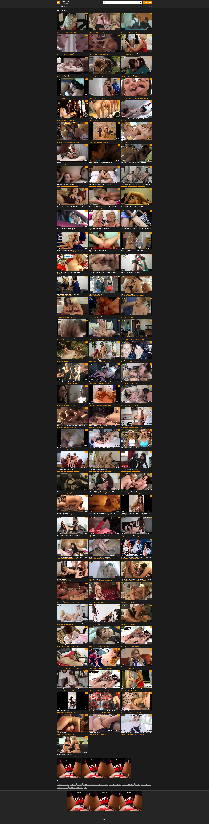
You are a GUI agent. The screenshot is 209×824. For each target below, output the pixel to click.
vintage (134, 32)
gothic (138, 361)
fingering (95, 54)
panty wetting (100, 186)
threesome (95, 32)
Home (58, 6)
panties (76, 273)
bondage (134, 471)
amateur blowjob (137, 515)
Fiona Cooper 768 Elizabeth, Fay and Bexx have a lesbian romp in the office (136, 184)
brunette (102, 76)
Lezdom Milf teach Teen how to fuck (98, 97)
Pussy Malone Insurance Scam (128, 710)
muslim (148, 784)
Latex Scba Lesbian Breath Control (129, 469)
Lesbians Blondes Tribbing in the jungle (98, 316)
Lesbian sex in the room (127, 338)
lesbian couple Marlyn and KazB (129, 491)
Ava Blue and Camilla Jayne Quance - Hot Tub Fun (101, 360)
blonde (90, 76)
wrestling (80, 787)
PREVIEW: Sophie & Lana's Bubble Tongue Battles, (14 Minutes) (136, 97)
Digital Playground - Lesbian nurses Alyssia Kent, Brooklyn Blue (136, 557)
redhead (63, 558)
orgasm (95, 98)
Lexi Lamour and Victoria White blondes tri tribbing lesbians (103, 206)
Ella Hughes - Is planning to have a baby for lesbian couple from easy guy (72, 688)
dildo (103, 252)
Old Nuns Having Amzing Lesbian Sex (66, 75)
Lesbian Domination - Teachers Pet (97, 601)
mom (140, 76)
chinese (73, 784)
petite (102, 449)
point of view (128, 273)
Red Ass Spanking (61, 732)
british (74, 32)
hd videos (105, 98)
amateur (139, 120)
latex (130, 471)
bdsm (110, 98)
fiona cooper (134, 186)
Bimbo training (60, 601)
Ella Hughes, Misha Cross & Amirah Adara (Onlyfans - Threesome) (72, 557)
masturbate (73, 712)
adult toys (137, 230)
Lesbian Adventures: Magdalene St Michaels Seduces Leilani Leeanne (136, 75)
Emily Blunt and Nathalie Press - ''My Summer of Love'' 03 (71, 360)
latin (107, 54)
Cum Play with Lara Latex (95, 732)
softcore (127, 32)
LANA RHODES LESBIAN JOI (63, 710)
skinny (99, 54)
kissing (98, 76)
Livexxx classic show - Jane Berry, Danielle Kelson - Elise (102, 425)
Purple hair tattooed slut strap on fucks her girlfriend (70, 250)
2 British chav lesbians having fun (65, 469)
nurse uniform (131, 252)
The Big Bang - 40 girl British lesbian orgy (99, 119)
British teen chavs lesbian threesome (66, 184)
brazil (106, 784)
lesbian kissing (130, 98)
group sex (110, 405)
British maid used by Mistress (96, 623)
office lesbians (141, 186)
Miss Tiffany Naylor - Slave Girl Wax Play (99, 535)
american (107, 339)
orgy (70, 54)
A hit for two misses (126, 31)
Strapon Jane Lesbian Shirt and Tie (65, 447)
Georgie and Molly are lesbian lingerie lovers (132, 53)
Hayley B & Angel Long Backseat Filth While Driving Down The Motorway (104, 382)
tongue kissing (138, 98)
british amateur (146, 515)
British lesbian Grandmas (127, 140)
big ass (111, 580)
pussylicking (63, 76)
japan (119, 784)
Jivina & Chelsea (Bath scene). (128, 316)
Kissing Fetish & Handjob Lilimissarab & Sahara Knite (102, 491)
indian (105, 449)
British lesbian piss (61, 97)
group (135, 536)
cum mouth (137, 273)
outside (133, 230)
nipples (62, 383)
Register (145, 6)
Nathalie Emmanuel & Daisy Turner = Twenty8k (100, 162)
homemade (133, 383)
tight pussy (63, 536)
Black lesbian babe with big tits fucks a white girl (68, 535)
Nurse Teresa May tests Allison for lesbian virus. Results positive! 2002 (136, 250)
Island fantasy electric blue (95, 140)
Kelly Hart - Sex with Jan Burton (128, 294)
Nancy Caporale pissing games (96, 403)
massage (63, 54)
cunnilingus (131, 54)
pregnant (127, 690)
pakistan (72, 787)
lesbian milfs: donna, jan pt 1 (64, 316)
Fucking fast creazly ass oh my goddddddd (99, 557)
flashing (73, 383)
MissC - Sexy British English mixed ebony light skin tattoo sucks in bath (136, 513)
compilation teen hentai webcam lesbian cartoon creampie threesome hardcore (136, 732)
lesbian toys (130, 515)
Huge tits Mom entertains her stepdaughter (131, 403)
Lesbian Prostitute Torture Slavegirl (97, 250)
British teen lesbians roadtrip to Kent (130, 447)
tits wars (59, 162)
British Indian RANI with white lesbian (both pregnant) (134, 688)
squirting (63, 712)
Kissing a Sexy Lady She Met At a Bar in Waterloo (133, 360)
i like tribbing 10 (92, 338)
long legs (75, 756)
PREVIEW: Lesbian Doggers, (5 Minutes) (66, 228)
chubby (126, 536)
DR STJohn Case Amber (62, 31)
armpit (60, 787)
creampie (63, 690)
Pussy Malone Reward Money (96, 294)
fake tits (68, 76)
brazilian (112, 784)
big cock (128, 734)
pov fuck (142, 734)
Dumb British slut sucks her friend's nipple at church (69, 382)
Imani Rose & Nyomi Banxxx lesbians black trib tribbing (134, 162)
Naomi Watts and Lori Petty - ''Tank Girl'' (66, 403)
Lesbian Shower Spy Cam (95, 579)
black (122, 76)
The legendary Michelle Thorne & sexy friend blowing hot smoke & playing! (136, 579)
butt (138, 536)
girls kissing (145, 98)
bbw (135, 405)
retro (130, 32)
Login (150, 6)
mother (125, 186)
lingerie (67, 32)
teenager (81, 208)
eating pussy (100, 98)
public (72, 54)
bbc (99, 32)
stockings (63, 32)
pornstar (138, 339)
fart (124, 784)
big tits (67, 54)
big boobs (103, 54)
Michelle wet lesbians (126, 425)
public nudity (68, 383)
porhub (138, 558)
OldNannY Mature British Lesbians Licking (67, 667)
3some (71, 558)
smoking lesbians (145, 580)
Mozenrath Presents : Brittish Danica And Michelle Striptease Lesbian (104, 710)
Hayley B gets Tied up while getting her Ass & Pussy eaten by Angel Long (136, 119)
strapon (72, 646)
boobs (137, 784)
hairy (142, 295)
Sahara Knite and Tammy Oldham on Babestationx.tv (102, 447)
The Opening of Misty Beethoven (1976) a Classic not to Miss (71, 53)
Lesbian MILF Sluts (61, 579)
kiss (142, 784)
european (133, 339)
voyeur (79, 784)
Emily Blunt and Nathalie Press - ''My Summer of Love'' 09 (103, 75)
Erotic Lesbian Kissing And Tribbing (129, 601)
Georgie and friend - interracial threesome (99, 31)
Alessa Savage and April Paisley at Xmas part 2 (68, 272)
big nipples (69, 120)
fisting (72, 493)
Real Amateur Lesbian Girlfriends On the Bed (132, 206)
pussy (77, 602)
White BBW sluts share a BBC (128, 535)
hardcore (125, 230)
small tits (95, 405)
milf (142, 120)
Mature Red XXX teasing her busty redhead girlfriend (102, 667)
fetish (64, 339)
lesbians (91, 186)
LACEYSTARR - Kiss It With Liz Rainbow (98, 469)
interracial (73, 317)
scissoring (73, 76)
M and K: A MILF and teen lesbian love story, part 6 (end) (70, 206)
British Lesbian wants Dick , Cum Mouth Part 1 (132, 272)
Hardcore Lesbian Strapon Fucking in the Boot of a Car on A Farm (136, 228)
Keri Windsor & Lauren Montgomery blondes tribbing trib (103, 272)
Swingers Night (60, 491)
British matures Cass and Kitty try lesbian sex (68, 294)
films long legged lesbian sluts (64, 754)
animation (130, 784)
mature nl (66, 295)
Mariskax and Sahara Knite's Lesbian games (100, 53)
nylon (70, 32)
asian (71, 339)
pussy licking (128, 120)
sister (65, 787)
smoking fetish (133, 580)
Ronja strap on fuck (126, 382)
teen (62, 186)
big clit (74, 120)
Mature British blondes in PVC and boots (99, 228)
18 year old (66, 186)
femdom (107, 252)
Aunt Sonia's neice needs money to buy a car (132, 645)
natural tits (126, 76)
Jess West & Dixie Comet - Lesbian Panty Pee (100, 184)
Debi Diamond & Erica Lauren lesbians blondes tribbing (134, 623)
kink (126, 98)
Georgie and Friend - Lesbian (64, 140)
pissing (62, 98)
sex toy (127, 54)
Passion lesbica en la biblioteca (64, 119)
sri (85, 787)
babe (106, 76)
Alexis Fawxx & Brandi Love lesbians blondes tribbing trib (71, 623)
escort (96, 427)
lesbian (58, 32)
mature (78, 76)
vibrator (137, 54)
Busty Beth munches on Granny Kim (98, 645)
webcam (76, 186)
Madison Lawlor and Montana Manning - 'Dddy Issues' (102, 513)
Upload (148, 2)
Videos (63, 6)
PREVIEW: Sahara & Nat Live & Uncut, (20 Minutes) (69, 338)
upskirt (90, 734)
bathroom (87, 784)
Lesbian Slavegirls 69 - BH (63, 513)
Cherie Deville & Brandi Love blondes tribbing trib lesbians (71, 425)
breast (100, 784)
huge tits (127, 580)
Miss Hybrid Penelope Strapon (64, 645)
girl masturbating (80, 668)
